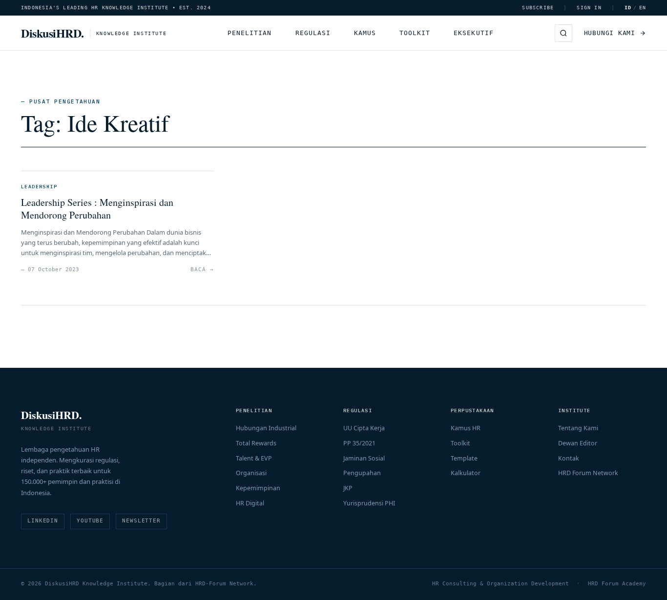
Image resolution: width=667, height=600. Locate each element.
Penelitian (249, 33)
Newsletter (141, 521)
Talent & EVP (254, 458)
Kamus (365, 33)
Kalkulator (465, 473)
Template (464, 458)
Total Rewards (256, 443)
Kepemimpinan (258, 488)
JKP (348, 488)
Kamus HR (465, 428)
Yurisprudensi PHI (369, 503)
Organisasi (251, 473)
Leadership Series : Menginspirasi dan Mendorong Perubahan (97, 208)
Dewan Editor (577, 443)
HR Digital (250, 503)
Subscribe (538, 7)
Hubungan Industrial (266, 428)
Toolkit (414, 33)
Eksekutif (473, 33)
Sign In (589, 7)
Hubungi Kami (609, 33)
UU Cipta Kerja (364, 428)
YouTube (90, 521)
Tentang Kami (578, 428)
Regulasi (313, 33)
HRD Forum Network (588, 473)
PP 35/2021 (359, 443)
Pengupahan (362, 473)
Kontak (568, 458)
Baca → (201, 269)
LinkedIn (42, 521)
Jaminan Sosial (364, 458)
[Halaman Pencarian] (563, 33)
